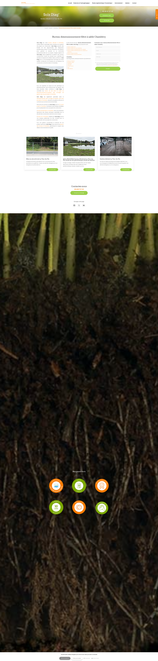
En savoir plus (52, 169)
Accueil (70, 3)
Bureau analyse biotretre (72, 53)
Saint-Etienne (70, 68)
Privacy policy (96, 658)
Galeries (127, 3)
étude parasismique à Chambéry (45, 110)
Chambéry (56, 28)
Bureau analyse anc (71, 46)
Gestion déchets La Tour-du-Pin (110, 159)
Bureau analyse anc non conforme (74, 48)
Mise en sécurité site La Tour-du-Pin (37, 159)
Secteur (50, 28)
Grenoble (69, 64)
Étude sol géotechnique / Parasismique (102, 3)
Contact (134, 3)
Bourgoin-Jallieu (70, 62)
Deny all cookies (77, 658)
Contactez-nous (107, 15)
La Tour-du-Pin (70, 66)
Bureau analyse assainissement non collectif (76, 49)
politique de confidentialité (112, 65)
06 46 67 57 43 (107, 11)
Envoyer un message (79, 193)
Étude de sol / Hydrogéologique (81, 3)
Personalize (87, 658)
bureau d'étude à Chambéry (56, 42)
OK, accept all (65, 658)
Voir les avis (106, 20)
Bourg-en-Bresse (71, 61)
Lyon (68, 67)
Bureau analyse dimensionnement (74, 54)
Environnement (118, 3)
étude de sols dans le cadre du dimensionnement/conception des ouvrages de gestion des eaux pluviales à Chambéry (50, 92)
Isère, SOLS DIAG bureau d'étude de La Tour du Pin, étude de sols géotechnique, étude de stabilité (79, 159)
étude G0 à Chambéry (42, 116)
